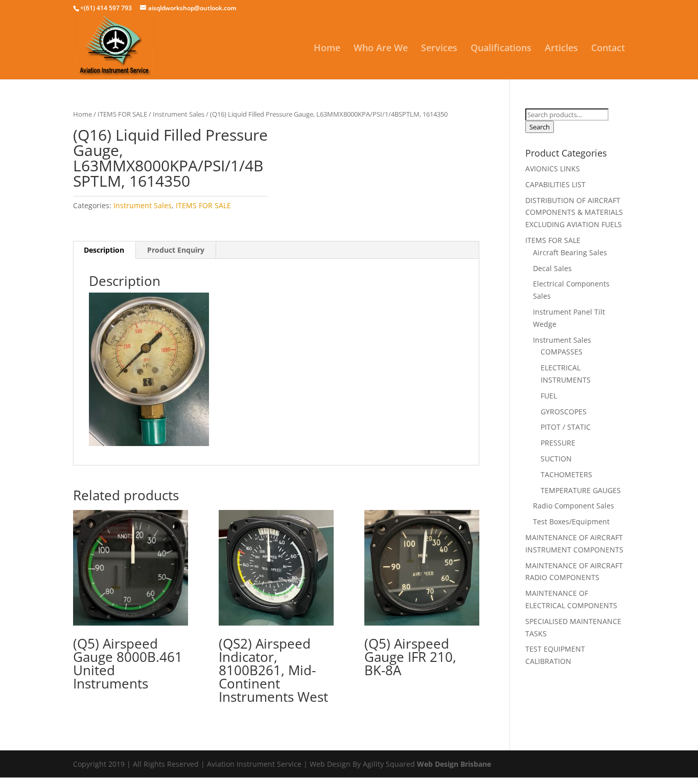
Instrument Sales (178, 114)
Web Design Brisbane (454, 764)
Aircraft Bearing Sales (570, 252)
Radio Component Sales (573, 505)
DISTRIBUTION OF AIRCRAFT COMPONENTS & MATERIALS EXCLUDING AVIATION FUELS (574, 212)
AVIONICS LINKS (552, 168)
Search (539, 126)
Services (439, 49)
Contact (608, 49)
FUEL (549, 396)
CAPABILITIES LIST (555, 184)
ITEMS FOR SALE (122, 114)
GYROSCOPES (564, 411)
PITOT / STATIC (566, 427)
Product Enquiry (175, 250)
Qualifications (501, 49)
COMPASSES (562, 352)
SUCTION (556, 458)
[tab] (104, 250)
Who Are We (381, 49)
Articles (561, 49)
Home (327, 49)
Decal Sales (552, 268)
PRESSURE (558, 443)
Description (104, 250)
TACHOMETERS (566, 474)
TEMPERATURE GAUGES (581, 490)
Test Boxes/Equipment (571, 521)
